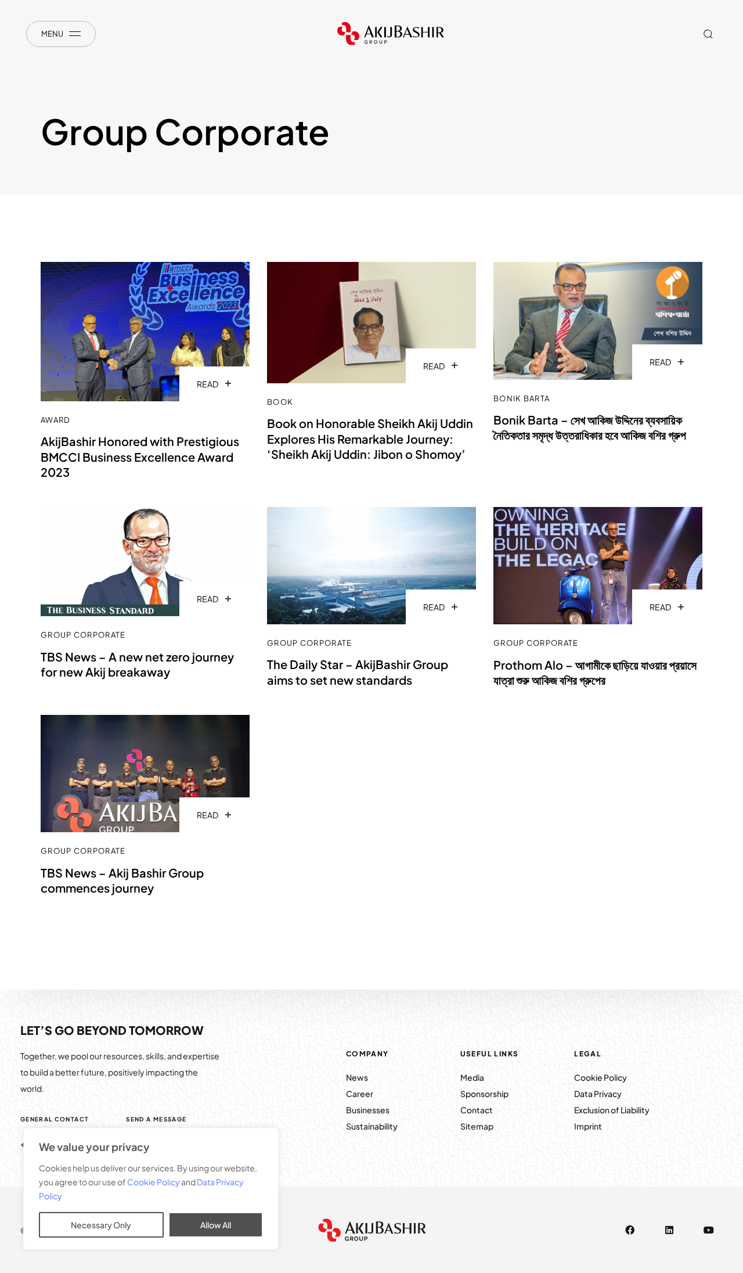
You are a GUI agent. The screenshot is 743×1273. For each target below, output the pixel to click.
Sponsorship (484, 1093)
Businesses (367, 1109)
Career (359, 1093)
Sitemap (476, 1126)
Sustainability (372, 1126)
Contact (476, 1109)
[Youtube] (709, 1230)
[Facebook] (630, 1230)
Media (472, 1077)
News (357, 1077)
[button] (707, 33)
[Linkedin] (669, 1230)
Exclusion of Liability (612, 1109)
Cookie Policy (154, 1182)
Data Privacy (598, 1093)
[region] (151, 1189)
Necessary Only (101, 1225)
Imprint (588, 1126)
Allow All (215, 1225)
